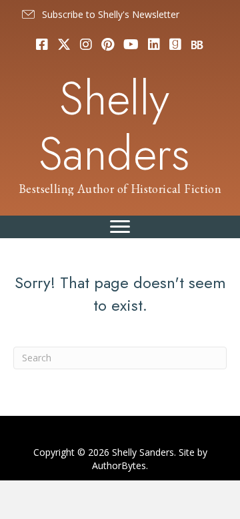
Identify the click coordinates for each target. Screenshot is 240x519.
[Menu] (120, 227)
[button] (99, 14)
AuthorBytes (119, 465)
